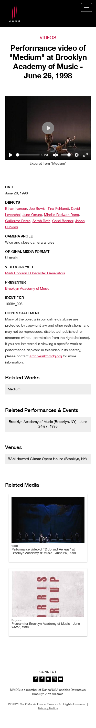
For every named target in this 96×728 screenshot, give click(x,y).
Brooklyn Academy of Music (27, 288)
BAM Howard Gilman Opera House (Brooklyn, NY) (47, 459)
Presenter (15, 282)
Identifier (14, 298)
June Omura (32, 215)
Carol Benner (62, 221)
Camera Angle (19, 236)
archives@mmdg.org (45, 356)
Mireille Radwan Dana (61, 215)
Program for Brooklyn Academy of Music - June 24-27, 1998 (46, 625)
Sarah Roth (41, 221)
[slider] (28, 154)
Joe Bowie (37, 208)
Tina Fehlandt (58, 208)
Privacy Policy (48, 708)
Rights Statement (22, 313)
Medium (14, 389)
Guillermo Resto (17, 221)
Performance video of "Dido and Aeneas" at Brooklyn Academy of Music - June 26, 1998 (44, 551)
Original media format (27, 251)
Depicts (12, 202)
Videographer (19, 267)
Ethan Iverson (16, 208)
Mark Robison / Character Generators (35, 273)
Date (9, 187)
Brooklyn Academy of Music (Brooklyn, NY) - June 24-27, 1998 (48, 424)
